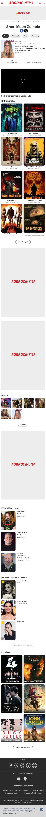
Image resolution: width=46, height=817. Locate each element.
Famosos (9, 21)
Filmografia (8, 101)
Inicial (3, 21)
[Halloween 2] (11, 185)
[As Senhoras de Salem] (34, 151)
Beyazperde (9, 793)
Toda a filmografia (23, 242)
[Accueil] (21, 2)
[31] (11, 151)
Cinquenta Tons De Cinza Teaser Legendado (12, 711)
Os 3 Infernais (34, 133)
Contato (19, 800)
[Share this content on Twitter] (26, 31)
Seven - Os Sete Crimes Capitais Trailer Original (34, 681)
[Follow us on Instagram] (23, 765)
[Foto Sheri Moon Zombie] (6, 403)
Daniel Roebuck (22, 532)
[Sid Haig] (8, 562)
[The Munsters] (11, 118)
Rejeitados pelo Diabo (12, 234)
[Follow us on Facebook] (11, 765)
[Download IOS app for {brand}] (20, 778)
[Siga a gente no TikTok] (29, 765)
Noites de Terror (34, 234)
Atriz (23, 41)
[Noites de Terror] (34, 218)
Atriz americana (22, 21)
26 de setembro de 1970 (33, 48)
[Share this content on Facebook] (22, 31)
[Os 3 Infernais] (34, 118)
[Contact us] (35, 765)
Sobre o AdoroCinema (9, 800)
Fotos (5, 395)
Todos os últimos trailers (23, 747)
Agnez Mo (20, 621)
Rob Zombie (21, 511)
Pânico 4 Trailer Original (12, 681)
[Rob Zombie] (8, 520)
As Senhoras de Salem (34, 167)
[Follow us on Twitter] (17, 765)
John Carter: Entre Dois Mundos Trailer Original (34, 740)
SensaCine (35, 790)
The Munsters (12, 133)
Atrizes (15, 21)
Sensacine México (30, 793)
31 (12, 167)
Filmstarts (18, 790)
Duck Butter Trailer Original (12, 740)
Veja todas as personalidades (23, 645)
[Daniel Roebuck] (8, 541)
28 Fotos (23, 425)
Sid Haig (20, 553)
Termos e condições (30, 800)
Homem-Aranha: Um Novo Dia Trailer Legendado (34, 711)
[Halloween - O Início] (34, 185)
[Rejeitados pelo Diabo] (11, 218)
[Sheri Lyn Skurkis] (7, 49)
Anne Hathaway (22, 601)
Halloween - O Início (34, 200)
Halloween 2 (11, 200)
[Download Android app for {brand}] (26, 778)
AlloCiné (5, 790)
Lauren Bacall (21, 581)
